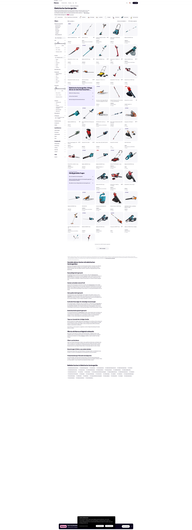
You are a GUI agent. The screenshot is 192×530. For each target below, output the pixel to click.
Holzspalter (69, 296)
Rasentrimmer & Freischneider (58, 27)
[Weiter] (136, 17)
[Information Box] (74, 21)
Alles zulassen (109, 525)
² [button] (99, 41)
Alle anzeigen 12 (57, 113)
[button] (130, 3)
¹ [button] (87, 41)
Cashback (83, 335)
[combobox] (121, 21)
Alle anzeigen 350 (57, 69)
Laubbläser (57, 31)
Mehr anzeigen (86, 12)
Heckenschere (91, 284)
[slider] (55, 43)
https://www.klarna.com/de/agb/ (110, 258)
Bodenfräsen (81, 312)
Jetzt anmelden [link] (126, 526)
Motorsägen (57, 30)
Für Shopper (56, 0)
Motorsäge (98, 303)
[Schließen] (114, 517)
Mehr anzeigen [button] (102, 248)
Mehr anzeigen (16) (58, 34)
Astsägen (56, 33)
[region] (96, 522)
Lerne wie (72, 14)
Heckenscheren (57, 25)
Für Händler (60, 0)
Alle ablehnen (100, 525)
